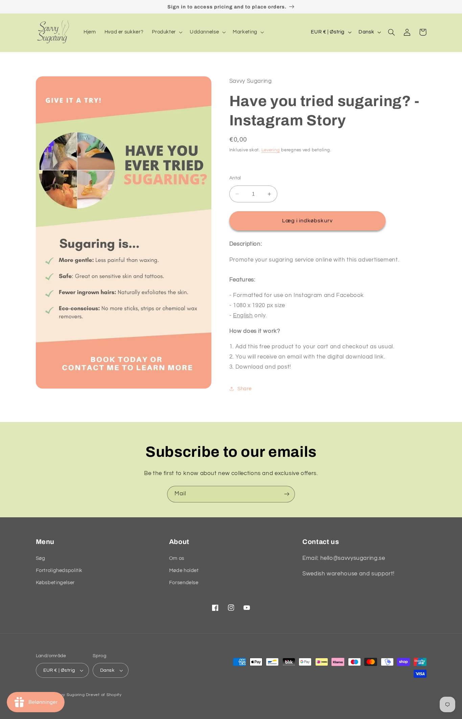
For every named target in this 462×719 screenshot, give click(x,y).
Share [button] (244, 388)
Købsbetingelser (55, 582)
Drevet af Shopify (104, 695)
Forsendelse (184, 582)
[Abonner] (287, 494)
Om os (176, 558)
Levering (270, 150)
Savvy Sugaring (69, 695)
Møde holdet (184, 570)
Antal (235, 178)
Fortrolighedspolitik (59, 570)
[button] (167, 32)
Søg (40, 558)
